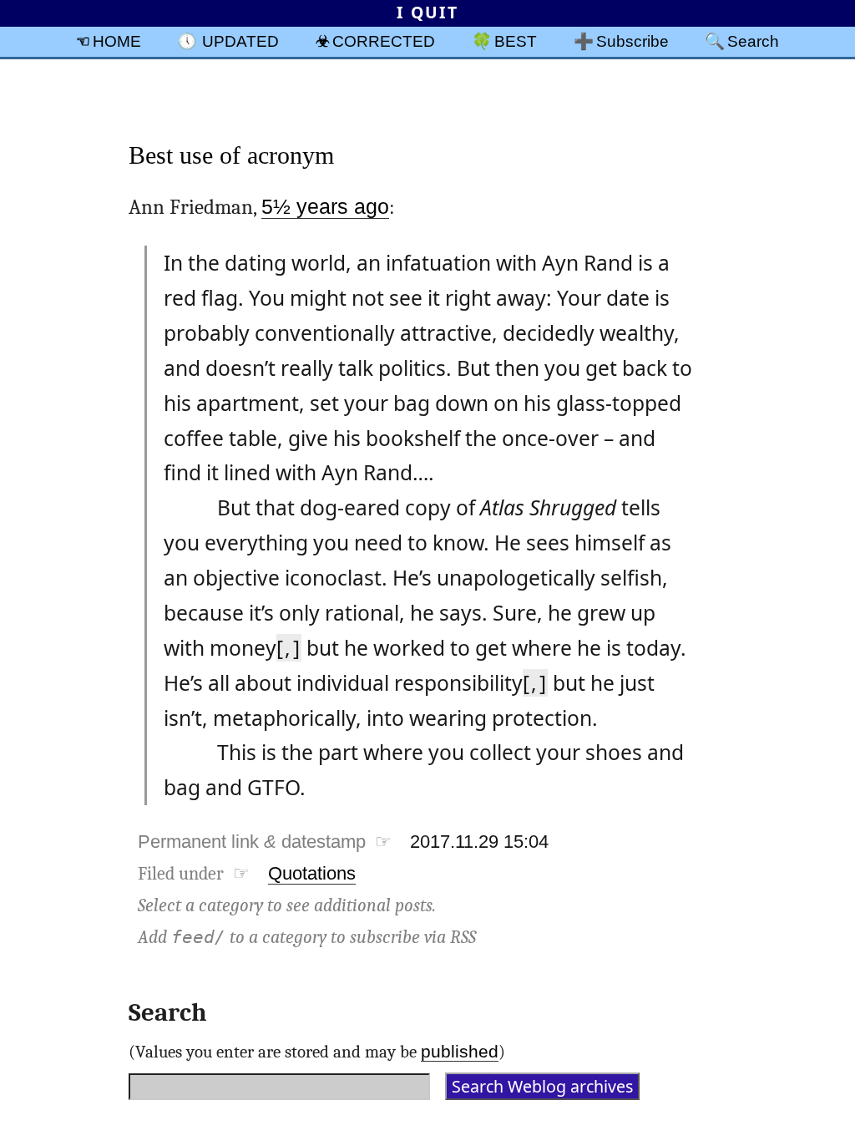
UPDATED (240, 41)
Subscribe (632, 41)
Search (753, 41)
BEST (515, 41)
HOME (117, 41)
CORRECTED (383, 41)
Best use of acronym (231, 155)
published (459, 1051)
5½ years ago (325, 206)
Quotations (312, 873)
